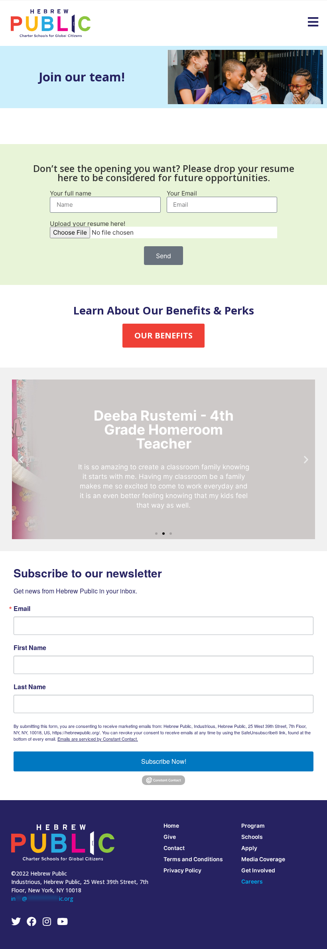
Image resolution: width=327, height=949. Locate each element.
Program (253, 825)
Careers (252, 881)
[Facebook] (31, 921)
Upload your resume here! (87, 224)
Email (22, 608)
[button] (21, 460)
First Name (30, 648)
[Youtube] (62, 921)
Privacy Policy (182, 870)
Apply (249, 847)
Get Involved (258, 870)
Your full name (70, 193)
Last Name (30, 687)
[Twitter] (16, 921)
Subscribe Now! (163, 761)
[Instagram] (47, 921)
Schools (252, 836)
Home (171, 825)
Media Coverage (263, 859)
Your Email (182, 193)
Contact (174, 847)
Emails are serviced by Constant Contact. (97, 738)
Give (170, 836)
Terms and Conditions (193, 859)
